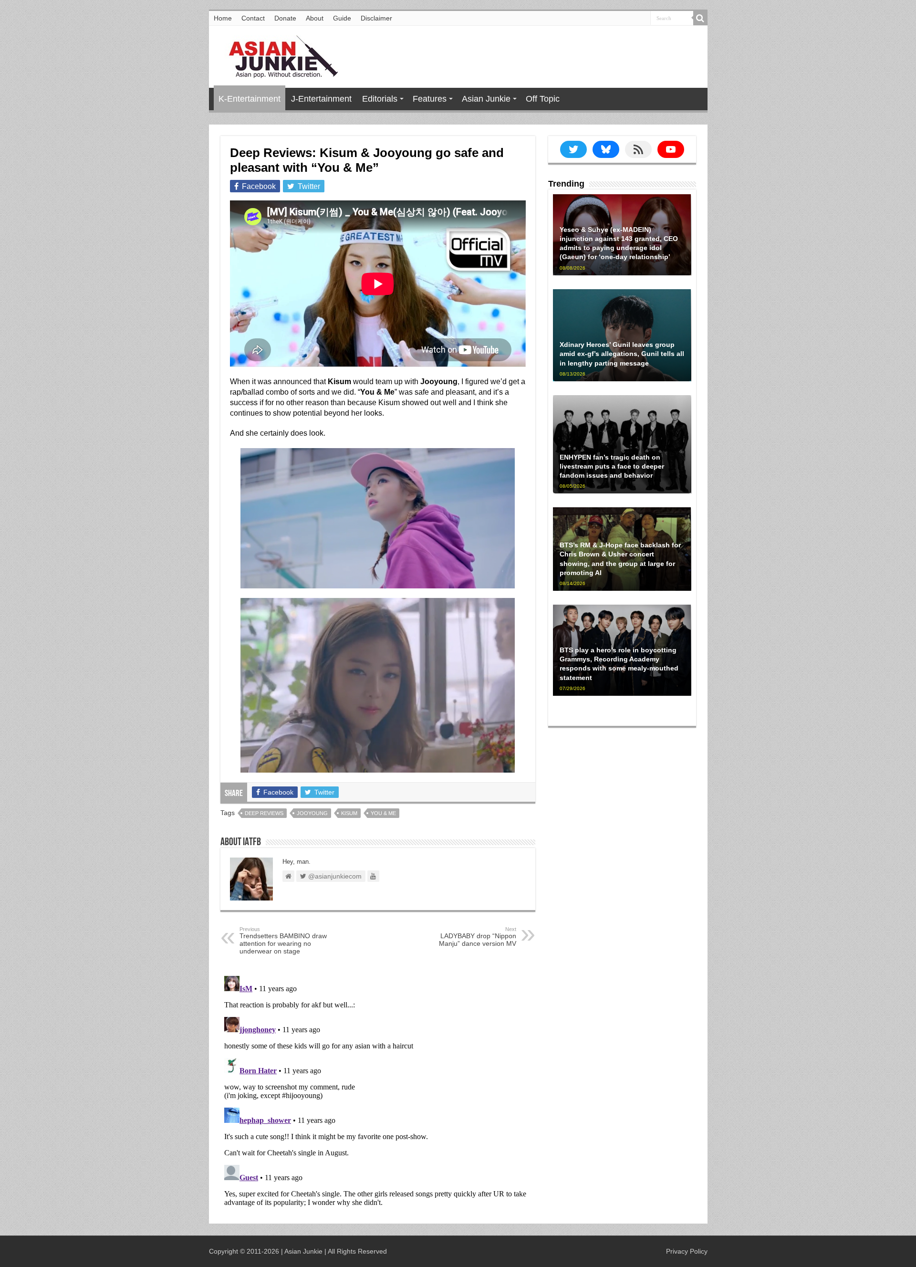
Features (430, 99)
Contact (253, 18)
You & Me (383, 813)
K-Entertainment (250, 99)
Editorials (379, 99)
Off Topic (543, 99)
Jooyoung (312, 813)
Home (223, 18)
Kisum (349, 813)
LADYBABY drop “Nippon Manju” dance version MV (477, 936)
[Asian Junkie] (278, 54)
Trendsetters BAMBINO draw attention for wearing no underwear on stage (283, 940)
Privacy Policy (687, 1251)
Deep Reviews (264, 813)
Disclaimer (376, 18)
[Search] (700, 18)
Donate (285, 18)
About (314, 18)
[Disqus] (377, 1091)
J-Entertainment (321, 99)
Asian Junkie (486, 99)
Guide (342, 18)
